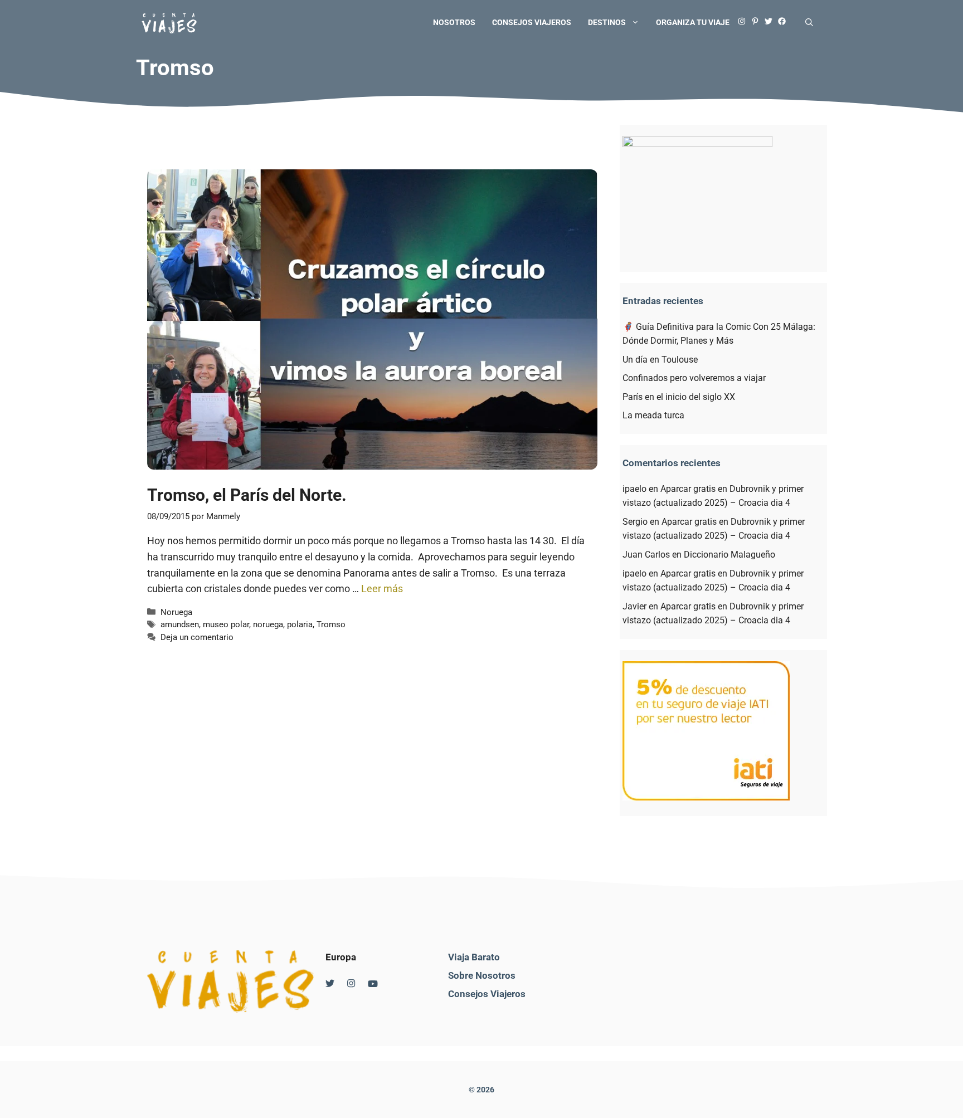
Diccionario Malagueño (729, 554)
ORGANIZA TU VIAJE (692, 22)
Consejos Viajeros (487, 993)
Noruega (176, 612)
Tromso (331, 624)
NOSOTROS (454, 22)
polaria (300, 624)
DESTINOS (607, 22)
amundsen (179, 624)
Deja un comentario (197, 637)
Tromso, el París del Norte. (247, 495)
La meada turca (653, 415)
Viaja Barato (474, 957)
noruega (268, 624)
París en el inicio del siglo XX (678, 397)
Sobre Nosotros (481, 975)
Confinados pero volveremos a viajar (694, 378)
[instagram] (744, 22)
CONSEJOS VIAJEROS (531, 22)
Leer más (382, 588)
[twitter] (771, 22)
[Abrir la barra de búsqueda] (809, 22)
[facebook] (784, 22)
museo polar (226, 624)
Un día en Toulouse (660, 359)
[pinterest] (758, 22)
